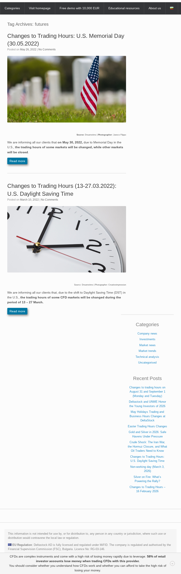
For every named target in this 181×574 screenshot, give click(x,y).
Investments (147, 339)
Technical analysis (147, 356)
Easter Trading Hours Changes (147, 426)
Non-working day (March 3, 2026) (147, 469)
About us (155, 8)
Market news (147, 345)
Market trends (147, 351)
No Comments (47, 49)
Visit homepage (40, 8)
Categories (12, 8)
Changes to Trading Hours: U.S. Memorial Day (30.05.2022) (65, 40)
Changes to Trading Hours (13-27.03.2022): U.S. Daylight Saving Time (61, 190)
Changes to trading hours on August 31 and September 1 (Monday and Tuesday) (147, 392)
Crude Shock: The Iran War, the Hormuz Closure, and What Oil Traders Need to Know (147, 446)
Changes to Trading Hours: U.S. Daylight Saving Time (147, 459)
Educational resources (124, 8)
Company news (147, 333)
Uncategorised (147, 362)
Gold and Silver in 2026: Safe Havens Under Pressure (147, 434)
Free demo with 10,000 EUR (79, 8)
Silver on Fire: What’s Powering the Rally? (147, 479)
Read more (17, 161)
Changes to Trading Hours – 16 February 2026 (147, 489)
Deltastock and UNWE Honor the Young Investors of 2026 (147, 404)
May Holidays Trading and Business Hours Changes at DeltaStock (147, 416)
